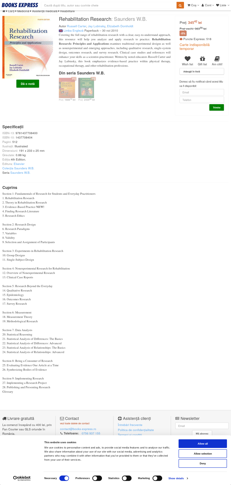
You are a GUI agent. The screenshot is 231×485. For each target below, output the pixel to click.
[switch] (97, 478)
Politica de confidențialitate (136, 430)
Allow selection (203, 453)
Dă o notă (28, 84)
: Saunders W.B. (129, 18)
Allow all (203, 443)
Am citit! (217, 64)
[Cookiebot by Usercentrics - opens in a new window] (22, 478)
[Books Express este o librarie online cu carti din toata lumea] (20, 5)
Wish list (187, 64)
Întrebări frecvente (130, 425)
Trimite (217, 107)
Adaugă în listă (191, 71)
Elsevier (19, 164)
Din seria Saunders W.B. (82, 73)
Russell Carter (76, 26)
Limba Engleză (73, 30)
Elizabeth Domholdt (120, 26)
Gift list (202, 64)
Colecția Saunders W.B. (18, 168)
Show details (176, 478)
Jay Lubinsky (96, 26)
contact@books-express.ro (78, 429)
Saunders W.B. (20, 172)
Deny (203, 463)
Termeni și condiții (130, 435)
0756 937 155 (91, 433)
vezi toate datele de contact (74, 423)
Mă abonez (202, 433)
